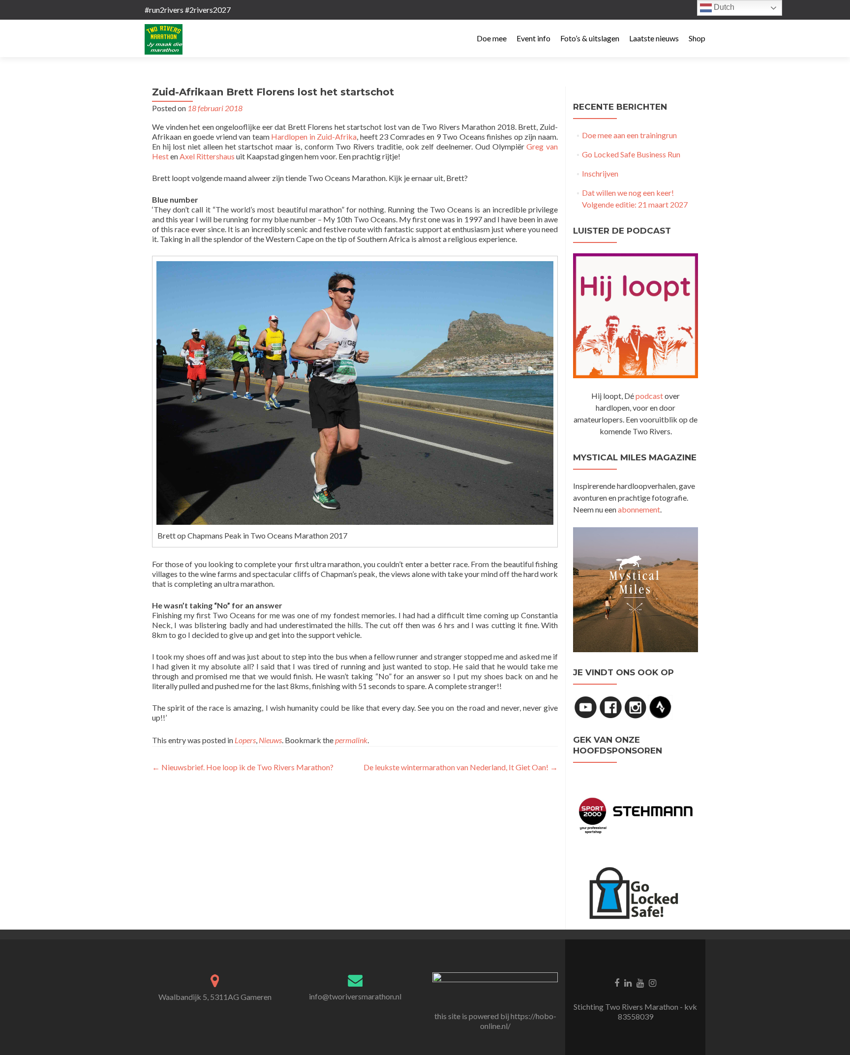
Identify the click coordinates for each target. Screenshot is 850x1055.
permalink (351, 740)
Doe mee (492, 38)
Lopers (245, 740)
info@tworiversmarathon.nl (355, 996)
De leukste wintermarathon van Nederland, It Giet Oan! (461, 767)
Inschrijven (600, 173)
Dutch (723, 7)
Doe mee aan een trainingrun (629, 135)
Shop (697, 38)
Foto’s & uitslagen (589, 38)
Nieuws (270, 740)
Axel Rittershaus (207, 156)
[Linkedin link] (628, 982)
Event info (533, 38)
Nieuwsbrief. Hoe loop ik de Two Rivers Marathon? (243, 767)
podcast (649, 395)
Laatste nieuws (654, 38)
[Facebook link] (616, 982)
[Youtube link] (640, 982)
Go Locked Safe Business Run (631, 154)
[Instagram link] (652, 982)
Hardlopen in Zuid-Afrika (314, 136)
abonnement (639, 509)
